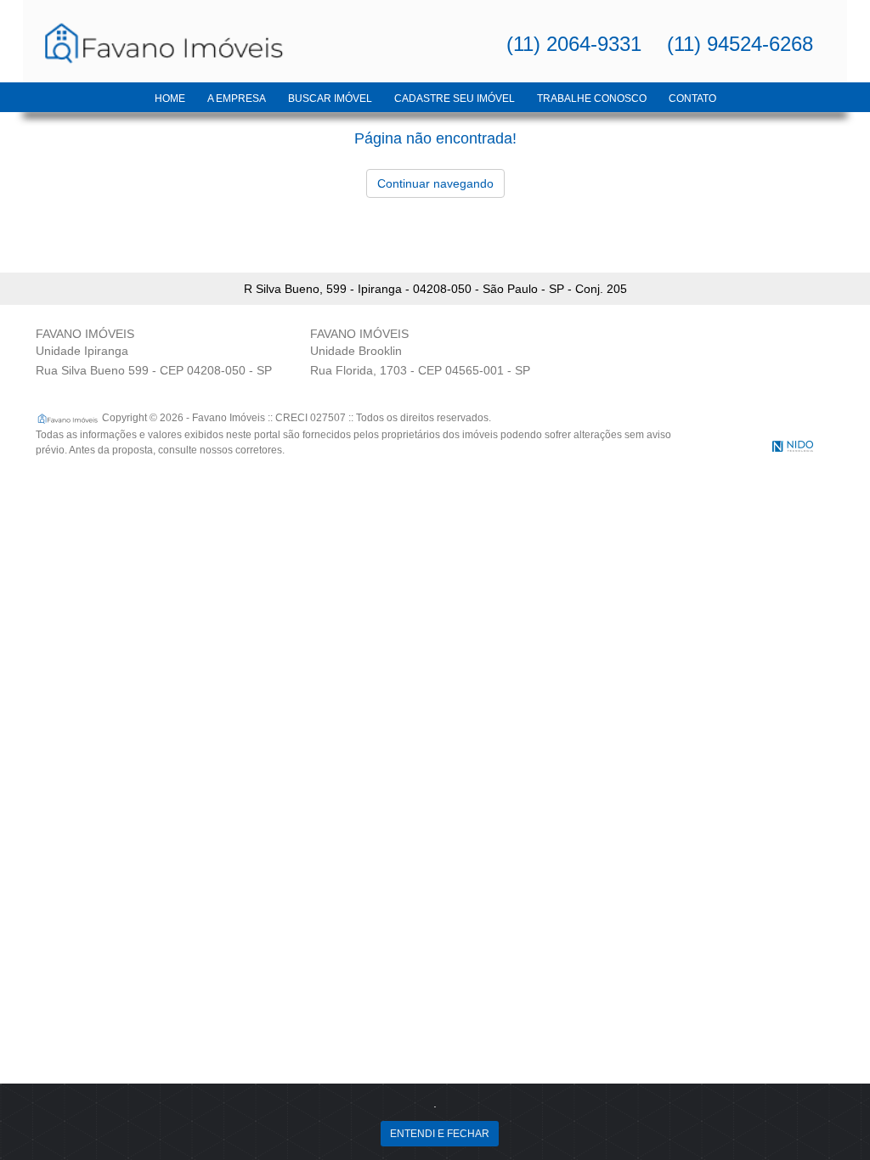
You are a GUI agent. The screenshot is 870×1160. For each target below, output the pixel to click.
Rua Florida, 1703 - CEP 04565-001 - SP (420, 370)
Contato (692, 98)
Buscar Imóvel (330, 98)
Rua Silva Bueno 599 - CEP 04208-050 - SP (154, 370)
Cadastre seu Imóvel (454, 98)
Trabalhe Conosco (592, 98)
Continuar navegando (435, 183)
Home (170, 98)
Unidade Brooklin (356, 351)
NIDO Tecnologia (792, 446)
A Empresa (236, 98)
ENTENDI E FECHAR (439, 1134)
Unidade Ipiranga (82, 351)
